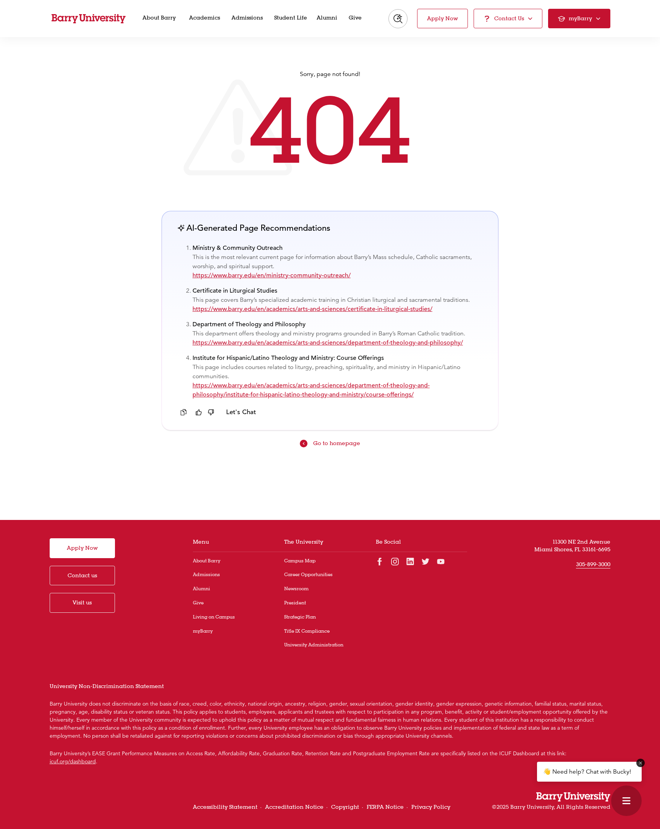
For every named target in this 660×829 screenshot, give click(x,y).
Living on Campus (214, 617)
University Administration (313, 644)
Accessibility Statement (225, 806)
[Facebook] (379, 560)
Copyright (345, 806)
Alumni (201, 588)
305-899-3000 (593, 564)
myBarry (203, 631)
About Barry (206, 560)
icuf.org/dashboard (73, 761)
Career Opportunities (308, 574)
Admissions (206, 574)
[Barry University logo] (89, 18)
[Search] (398, 18)
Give (198, 602)
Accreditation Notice (294, 806)
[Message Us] (626, 800)
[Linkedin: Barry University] (410, 560)
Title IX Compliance (307, 631)
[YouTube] (441, 560)
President (295, 602)
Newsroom (296, 588)
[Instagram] (395, 560)
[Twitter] (425, 560)
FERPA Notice (385, 806)
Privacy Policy (430, 806)
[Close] (640, 763)
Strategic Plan (300, 617)
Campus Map (299, 560)
